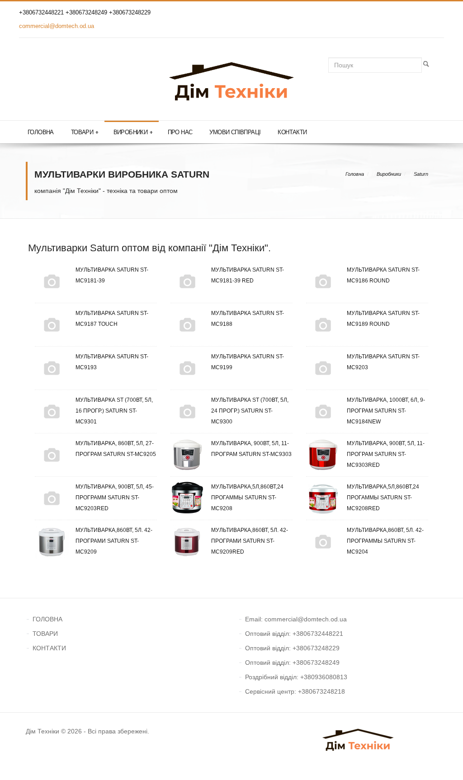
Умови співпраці (234, 132)
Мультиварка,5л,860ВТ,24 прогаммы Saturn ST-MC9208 (247, 498)
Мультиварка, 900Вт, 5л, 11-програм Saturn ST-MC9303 (251, 448)
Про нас (180, 132)
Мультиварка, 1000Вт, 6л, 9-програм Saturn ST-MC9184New (386, 411)
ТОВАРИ (45, 633)
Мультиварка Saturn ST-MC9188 (247, 318)
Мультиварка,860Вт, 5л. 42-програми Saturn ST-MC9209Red (249, 541)
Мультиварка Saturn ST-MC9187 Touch (112, 318)
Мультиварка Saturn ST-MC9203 (383, 362)
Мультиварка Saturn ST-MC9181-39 (112, 275)
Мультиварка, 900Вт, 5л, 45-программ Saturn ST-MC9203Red (115, 498)
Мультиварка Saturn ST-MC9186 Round (383, 275)
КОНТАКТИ (49, 648)
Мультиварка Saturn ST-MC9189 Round (383, 318)
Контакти (292, 132)
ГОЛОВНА (47, 619)
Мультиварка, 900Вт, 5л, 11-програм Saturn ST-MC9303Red (386, 454)
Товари (85, 132)
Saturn (421, 174)
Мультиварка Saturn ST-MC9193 (112, 362)
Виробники (133, 132)
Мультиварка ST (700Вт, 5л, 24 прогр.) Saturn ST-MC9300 (249, 411)
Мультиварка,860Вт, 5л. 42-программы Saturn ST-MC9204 (385, 541)
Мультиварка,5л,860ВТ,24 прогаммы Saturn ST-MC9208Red (383, 498)
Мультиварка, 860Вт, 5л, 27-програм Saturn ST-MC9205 (116, 448)
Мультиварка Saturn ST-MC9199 (247, 362)
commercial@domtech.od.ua (56, 26)
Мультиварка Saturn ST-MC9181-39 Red (247, 275)
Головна (41, 132)
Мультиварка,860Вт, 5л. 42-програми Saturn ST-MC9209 (114, 541)
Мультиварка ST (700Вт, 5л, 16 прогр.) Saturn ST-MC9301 (114, 411)
